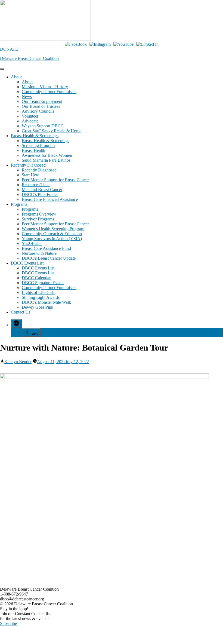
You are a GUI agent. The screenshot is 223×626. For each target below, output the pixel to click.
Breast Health (33, 150)
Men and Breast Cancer (42, 189)
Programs (19, 204)
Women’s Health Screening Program (53, 228)
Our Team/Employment (42, 101)
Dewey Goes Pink (37, 307)
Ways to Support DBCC (43, 126)
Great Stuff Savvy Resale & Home (51, 130)
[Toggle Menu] (2, 69)
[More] (16, 323)
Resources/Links (36, 184)
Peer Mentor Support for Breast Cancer (55, 179)
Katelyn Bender (18, 361)
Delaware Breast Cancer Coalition (29, 58)
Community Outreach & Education (52, 233)
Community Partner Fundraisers (49, 91)
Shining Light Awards (41, 297)
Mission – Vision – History (45, 86)
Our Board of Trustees (41, 106)
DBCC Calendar (36, 277)
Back (34, 334)
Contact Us (20, 312)
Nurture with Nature (39, 253)
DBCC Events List (27, 263)
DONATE (9, 49)
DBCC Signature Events (43, 282)
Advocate (30, 121)
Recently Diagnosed (28, 165)
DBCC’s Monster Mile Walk (46, 302)
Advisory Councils (38, 111)
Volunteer (30, 116)
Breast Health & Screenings (34, 135)
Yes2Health (32, 243)
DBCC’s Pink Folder (40, 194)
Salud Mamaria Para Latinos (46, 160)
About (16, 77)
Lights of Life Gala (38, 292)
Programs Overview (39, 214)
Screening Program (38, 145)
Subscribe (8, 623)
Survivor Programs (38, 219)
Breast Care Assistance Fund (46, 248)
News (27, 96)
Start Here (30, 175)
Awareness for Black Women (47, 155)
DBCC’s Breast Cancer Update (49, 258)
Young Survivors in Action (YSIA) (52, 238)
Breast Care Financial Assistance (50, 199)
